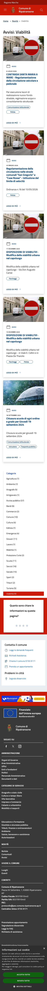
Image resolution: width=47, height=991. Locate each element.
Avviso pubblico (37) (15, 500)
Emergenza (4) (12, 533)
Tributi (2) (10, 582)
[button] (23, 986)
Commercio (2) (12, 511)
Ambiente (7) (12, 484)
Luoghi (5, 870)
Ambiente (6, 831)
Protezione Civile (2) (15, 555)
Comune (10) (12, 517)
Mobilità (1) (11, 549)
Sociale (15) (11, 571)
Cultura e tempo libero (12, 795)
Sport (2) (10, 577)
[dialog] (23, 968)
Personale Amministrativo (13, 775)
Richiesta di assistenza (12, 931)
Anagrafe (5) (11, 489)
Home (5, 21)
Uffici (4, 766)
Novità (15, 21)
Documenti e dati (9, 778)
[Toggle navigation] (5, 9)
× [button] (44, 949)
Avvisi (14, 66)
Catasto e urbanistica (11, 805)
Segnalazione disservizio (13, 925)
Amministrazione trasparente (15, 945)
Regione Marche (11, 2)
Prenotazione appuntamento (15, 922)
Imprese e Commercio (11, 801)
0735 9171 (23, 908)
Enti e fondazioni (9, 769)
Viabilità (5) (11, 593)
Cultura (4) (11, 522)
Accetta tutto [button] (23, 975)
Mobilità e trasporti (10, 808)
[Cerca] (41, 10)
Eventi (4, 873)
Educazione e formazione (13, 821)
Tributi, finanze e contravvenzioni (17, 828)
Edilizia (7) (10, 527)
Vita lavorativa (8, 798)
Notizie (5, 851)
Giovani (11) (11, 538)
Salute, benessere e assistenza (16, 834)
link (11, 969)
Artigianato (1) (12, 495)
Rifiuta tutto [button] (23, 981)
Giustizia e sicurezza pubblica (15, 824)
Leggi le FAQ (7, 928)
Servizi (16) (11, 566)
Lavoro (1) (10, 544)
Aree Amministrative (11, 763)
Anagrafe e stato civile (12, 792)
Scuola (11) (11, 560)
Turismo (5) (11, 588)
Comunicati (7, 854)
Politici (5, 772)
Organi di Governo (10, 760)
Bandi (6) (10, 506)
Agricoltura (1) (12, 478)
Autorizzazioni (8, 837)
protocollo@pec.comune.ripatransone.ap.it (21, 905)
